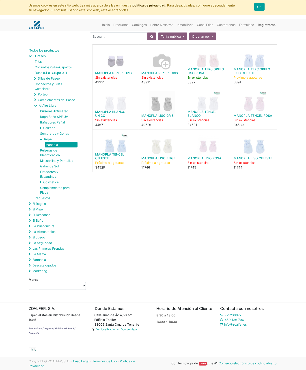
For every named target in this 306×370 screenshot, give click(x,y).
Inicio (32, 349)
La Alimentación (44, 232)
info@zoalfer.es (235, 324)
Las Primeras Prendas (48, 248)
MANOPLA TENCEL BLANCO (201, 113)
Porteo (42, 94)
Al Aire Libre (47, 105)
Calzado (49, 128)
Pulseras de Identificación (50, 152)
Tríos (38, 61)
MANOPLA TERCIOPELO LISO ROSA (205, 71)
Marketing (39, 271)
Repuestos (42, 198)
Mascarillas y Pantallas (56, 160)
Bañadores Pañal (52, 122)
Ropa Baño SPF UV (54, 117)
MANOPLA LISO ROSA (204, 158)
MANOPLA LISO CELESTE (253, 158)
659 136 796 (234, 320)
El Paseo (39, 56)
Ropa (48, 139)
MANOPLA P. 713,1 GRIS (113, 73)
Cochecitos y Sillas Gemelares (48, 86)
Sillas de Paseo (49, 78)
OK (259, 7)
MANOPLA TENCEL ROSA (253, 115)
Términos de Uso (104, 361)
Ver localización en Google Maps (116, 329)
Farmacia (39, 260)
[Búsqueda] (151, 36)
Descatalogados (44, 265)
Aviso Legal (81, 361)
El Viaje (37, 209)
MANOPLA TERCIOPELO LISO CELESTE (252, 71)
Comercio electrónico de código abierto (247, 363)
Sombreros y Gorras (54, 133)
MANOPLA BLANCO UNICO (110, 113)
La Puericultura (43, 226)
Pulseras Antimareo (54, 111)
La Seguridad (42, 243)
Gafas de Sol (49, 166)
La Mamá (39, 254)
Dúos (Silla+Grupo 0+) (51, 73)
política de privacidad (148, 5)
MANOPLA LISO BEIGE (158, 158)
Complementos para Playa (55, 190)
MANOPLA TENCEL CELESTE (109, 156)
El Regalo (39, 204)
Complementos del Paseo (56, 100)
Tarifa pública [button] (171, 36)
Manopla (51, 145)
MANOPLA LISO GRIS (157, 115)
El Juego (38, 237)
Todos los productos (44, 50)
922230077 (232, 315)
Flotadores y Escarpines (49, 174)
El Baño (37, 220)
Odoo (203, 363)
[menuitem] (106, 25)
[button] (202, 36)
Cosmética (51, 182)
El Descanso (41, 215)
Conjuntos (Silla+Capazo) (53, 67)
